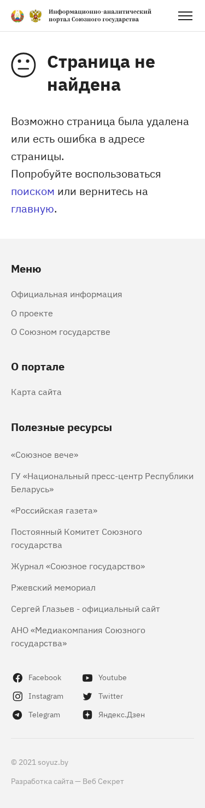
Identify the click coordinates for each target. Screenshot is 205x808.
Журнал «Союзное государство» (78, 565)
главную (32, 207)
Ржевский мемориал (53, 587)
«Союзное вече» (44, 454)
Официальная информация (66, 293)
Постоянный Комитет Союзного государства (76, 537)
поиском (33, 190)
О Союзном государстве (60, 331)
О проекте (32, 312)
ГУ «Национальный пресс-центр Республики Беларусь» (102, 481)
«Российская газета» (54, 510)
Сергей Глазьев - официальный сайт (85, 608)
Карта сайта (36, 391)
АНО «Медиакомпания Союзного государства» (78, 635)
